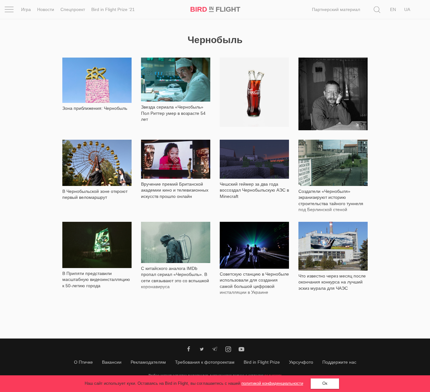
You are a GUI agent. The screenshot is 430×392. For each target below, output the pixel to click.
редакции (272, 375)
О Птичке (83, 362)
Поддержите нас (339, 362)
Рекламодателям (148, 362)
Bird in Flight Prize (262, 362)
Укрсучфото (301, 362)
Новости (45, 9)
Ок (324, 383)
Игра (26, 9)
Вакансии (112, 362)
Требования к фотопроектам (205, 362)
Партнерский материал (336, 9)
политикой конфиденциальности (272, 383)
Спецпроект (72, 9)
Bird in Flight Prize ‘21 (113, 9)
